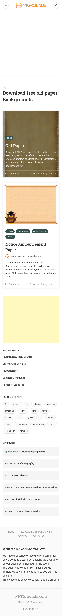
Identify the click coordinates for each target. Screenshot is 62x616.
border (38, 404)
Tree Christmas (20, 475)
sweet (52, 424)
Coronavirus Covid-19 (14, 363)
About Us (22, 536)
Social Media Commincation (41, 487)
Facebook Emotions (13, 384)
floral (34, 411)
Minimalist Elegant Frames (17, 356)
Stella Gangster (18, 256)
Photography (27, 463)
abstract (16, 404)
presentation (38, 424)
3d (6, 404)
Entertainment (40, 231)
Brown (10, 231)
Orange (10, 237)
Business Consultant (14, 377)
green (30, 417)
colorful (22, 411)
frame (19, 417)
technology (10, 431)
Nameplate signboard (33, 451)
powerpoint (22, 424)
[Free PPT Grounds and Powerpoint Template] (31, 5)
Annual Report (10, 370)
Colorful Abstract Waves (26, 499)
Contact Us (38, 536)
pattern (8, 424)
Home (11, 532)
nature (50, 417)
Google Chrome (50, 579)
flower (44, 411)
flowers (8, 417)
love (40, 417)
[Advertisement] (31, 43)
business (51, 404)
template (24, 431)
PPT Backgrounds (36, 602)
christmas (9, 411)
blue (28, 404)
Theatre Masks (31, 511)
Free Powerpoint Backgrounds (35, 532)
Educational (23, 231)
